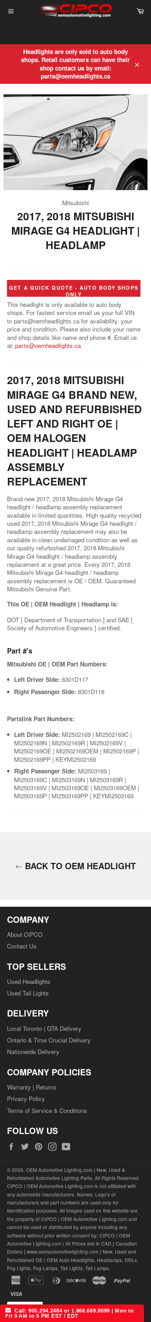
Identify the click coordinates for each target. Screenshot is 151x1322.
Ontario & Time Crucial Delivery (49, 1039)
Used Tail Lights (28, 992)
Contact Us (22, 945)
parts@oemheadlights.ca (48, 345)
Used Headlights (28, 981)
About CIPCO (24, 934)
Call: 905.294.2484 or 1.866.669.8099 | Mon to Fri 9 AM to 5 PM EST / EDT (69, 1313)
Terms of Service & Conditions (47, 1110)
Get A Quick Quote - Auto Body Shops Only (73, 291)
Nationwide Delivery (33, 1051)
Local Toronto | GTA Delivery (44, 1028)
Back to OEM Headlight (79, 866)
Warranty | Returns (32, 1086)
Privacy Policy (26, 1098)
